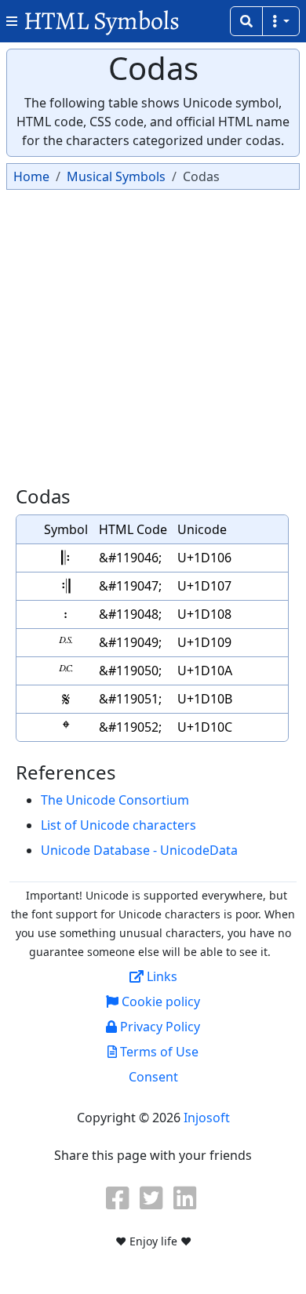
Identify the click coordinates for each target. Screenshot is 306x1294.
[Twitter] (153, 1198)
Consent (153, 1076)
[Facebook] (119, 1198)
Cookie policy (159, 1001)
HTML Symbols (102, 21)
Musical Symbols (116, 176)
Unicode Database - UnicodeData (139, 850)
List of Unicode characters (118, 825)
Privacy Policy (158, 1026)
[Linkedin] (186, 1198)
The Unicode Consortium (115, 800)
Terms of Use (158, 1051)
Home (31, 176)
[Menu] (281, 21)
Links (160, 976)
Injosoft (207, 1117)
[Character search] (246, 21)
